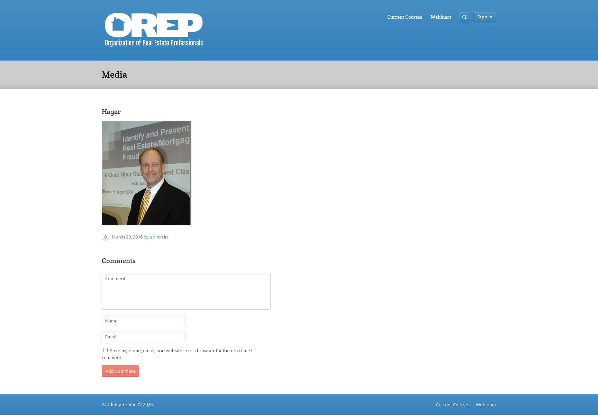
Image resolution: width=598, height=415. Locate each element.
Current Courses (404, 17)
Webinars (441, 17)
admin (156, 237)
